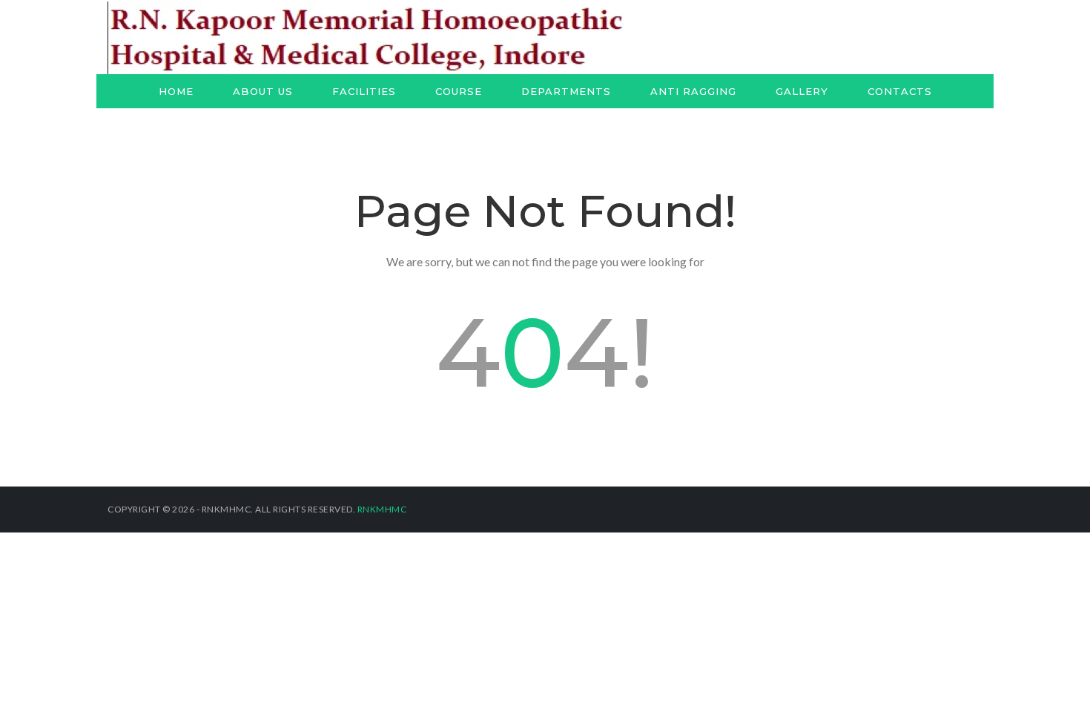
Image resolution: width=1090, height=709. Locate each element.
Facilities (364, 91)
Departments (566, 91)
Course (458, 91)
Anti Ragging (693, 91)
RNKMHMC (382, 509)
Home (176, 91)
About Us (263, 91)
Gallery (802, 91)
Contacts (900, 91)
